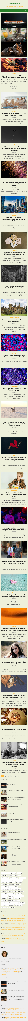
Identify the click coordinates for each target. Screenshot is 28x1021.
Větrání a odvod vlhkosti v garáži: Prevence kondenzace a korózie (14, 696)
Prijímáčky (12, 969)
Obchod (20, 973)
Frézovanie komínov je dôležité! (13, 832)
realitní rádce (20, 896)
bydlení (13, 873)
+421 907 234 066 (5, 961)
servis (4, 900)
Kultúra (13, 973)
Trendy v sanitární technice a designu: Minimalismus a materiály (14, 529)
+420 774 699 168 (5, 963)
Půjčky (14, 420)
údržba (11, 905)
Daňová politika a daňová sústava (14, 846)
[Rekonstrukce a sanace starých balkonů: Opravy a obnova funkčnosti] (14, 616)
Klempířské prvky (14, 353)
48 (15, 776)
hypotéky (11, 880)
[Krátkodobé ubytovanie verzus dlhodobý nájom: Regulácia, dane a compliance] (14, 134)
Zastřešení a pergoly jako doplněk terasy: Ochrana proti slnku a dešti (14, 595)
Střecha (14, 73)
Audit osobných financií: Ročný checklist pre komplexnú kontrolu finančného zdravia (14, 424)
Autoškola (23, 968)
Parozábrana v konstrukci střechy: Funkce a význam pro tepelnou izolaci (14, 183)
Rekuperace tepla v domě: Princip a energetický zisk (14, 320)
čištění (11, 907)
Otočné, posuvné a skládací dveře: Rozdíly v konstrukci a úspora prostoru (14, 459)
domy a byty (14, 877)
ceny (20, 873)
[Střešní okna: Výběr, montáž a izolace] (14, 35)
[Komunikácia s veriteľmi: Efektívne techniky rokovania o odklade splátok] (14, 750)
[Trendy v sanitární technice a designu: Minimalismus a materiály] (14, 515)
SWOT (11, 971)
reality (4, 898)
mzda (18, 884)
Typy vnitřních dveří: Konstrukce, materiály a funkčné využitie (14, 253)
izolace (4, 882)
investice (19, 880)
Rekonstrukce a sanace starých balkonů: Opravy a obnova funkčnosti (14, 629)
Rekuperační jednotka (14, 317)
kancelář (11, 882)
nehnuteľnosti (13, 886)
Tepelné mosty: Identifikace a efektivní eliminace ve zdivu (14, 287)
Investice (14, 144)
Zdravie (8, 971)
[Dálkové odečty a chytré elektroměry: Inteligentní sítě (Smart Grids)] (14, 480)
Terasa (14, 592)
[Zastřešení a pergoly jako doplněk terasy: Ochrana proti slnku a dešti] (14, 582)
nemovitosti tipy (16, 889)
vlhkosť (21, 902)
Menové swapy (10, 854)
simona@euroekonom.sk (6, 959)
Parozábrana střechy (14, 180)
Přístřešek (14, 727)
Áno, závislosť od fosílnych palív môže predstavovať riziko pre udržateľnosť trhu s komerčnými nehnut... (13, 940)
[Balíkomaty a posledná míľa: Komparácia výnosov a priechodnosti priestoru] (14, 204)
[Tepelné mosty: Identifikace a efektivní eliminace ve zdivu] (14, 273)
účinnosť (4, 907)
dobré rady (5, 877)
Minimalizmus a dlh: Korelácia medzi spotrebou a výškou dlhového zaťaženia (14, 563)
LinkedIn (3, 964)
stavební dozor (6, 902)
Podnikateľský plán (17, 971)
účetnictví (18, 905)
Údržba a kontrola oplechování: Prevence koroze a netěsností (14, 356)
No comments (21, 990)
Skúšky (16, 973)
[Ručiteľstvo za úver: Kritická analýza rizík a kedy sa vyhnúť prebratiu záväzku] (14, 49)
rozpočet (17, 898)
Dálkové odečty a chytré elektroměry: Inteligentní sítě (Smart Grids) (14, 494)
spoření (10, 900)
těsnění (14, 902)
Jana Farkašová (14, 86)
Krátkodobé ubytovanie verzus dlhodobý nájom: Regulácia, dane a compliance (14, 148)
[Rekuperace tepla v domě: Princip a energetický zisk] (14, 307)
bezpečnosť (5, 873)
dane (4, 875)
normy (4, 891)
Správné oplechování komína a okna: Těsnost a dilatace (14, 389)
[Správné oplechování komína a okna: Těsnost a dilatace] (14, 376)
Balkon (14, 626)
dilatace (17, 875)
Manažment (7, 969)
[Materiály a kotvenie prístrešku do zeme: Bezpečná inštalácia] (14, 716)
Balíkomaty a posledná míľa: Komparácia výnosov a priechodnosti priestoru (14, 219)
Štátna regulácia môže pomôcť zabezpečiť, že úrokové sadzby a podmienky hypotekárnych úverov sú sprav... (13, 929)
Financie (22, 969)
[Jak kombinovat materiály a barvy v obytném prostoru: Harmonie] (14, 20)
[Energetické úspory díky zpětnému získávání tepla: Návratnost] (14, 649)
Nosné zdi (14, 111)
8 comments (18, 841)
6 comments (19, 848)
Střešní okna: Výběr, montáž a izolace (15, 790)
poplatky (5, 896)
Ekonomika (3, 971)
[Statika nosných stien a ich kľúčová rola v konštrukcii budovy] (14, 100)
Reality (2, 969)
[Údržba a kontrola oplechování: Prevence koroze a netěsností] (14, 342)
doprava (22, 877)
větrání (4, 905)
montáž (11, 884)
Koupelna (14, 525)
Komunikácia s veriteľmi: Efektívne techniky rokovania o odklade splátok (14, 764)
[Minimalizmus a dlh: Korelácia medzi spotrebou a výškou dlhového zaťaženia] (14, 549)
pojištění (19, 893)
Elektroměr (14, 490)
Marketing (9, 973)
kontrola (19, 882)
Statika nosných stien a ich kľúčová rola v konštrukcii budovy (14, 114)
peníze (4, 893)
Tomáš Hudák (16, 990)
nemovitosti (6, 889)
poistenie (12, 893)
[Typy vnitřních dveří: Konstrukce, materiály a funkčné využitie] (14, 240)
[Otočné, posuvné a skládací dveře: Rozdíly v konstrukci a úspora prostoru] (14, 445)
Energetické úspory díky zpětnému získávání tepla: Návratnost (14, 663)
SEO (9, 968)
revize (10, 898)
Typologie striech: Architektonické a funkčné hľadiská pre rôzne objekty (14, 76)
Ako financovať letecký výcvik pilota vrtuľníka (16, 839)
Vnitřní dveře (14, 250)
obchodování (12, 891)
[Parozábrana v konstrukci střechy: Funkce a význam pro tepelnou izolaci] (14, 169)
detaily (10, 875)
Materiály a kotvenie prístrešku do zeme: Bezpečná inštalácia (14, 730)
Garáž (14, 693)
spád (17, 900)
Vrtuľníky (18, 968)
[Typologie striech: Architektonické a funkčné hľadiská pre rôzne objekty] (14, 65)
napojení (4, 886)
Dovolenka (3, 974)
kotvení (4, 884)
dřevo (4, 880)
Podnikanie (17, 969)
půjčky (11, 896)
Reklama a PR (13, 968)
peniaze (20, 891)
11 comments (19, 833)
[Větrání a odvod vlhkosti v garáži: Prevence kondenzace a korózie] (14, 683)
